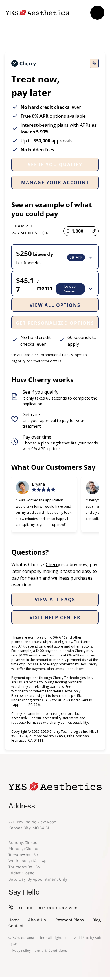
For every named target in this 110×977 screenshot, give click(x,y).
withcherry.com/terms (28, 691)
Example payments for (30, 229)
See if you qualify (55, 165)
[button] (97, 13)
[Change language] (94, 63)
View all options (55, 305)
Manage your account (55, 182)
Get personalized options (55, 323)
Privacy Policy (19, 950)
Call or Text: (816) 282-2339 (47, 908)
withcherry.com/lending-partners (37, 686)
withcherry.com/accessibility (65, 722)
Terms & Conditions (50, 950)
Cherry (53, 564)
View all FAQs (55, 599)
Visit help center (55, 617)
